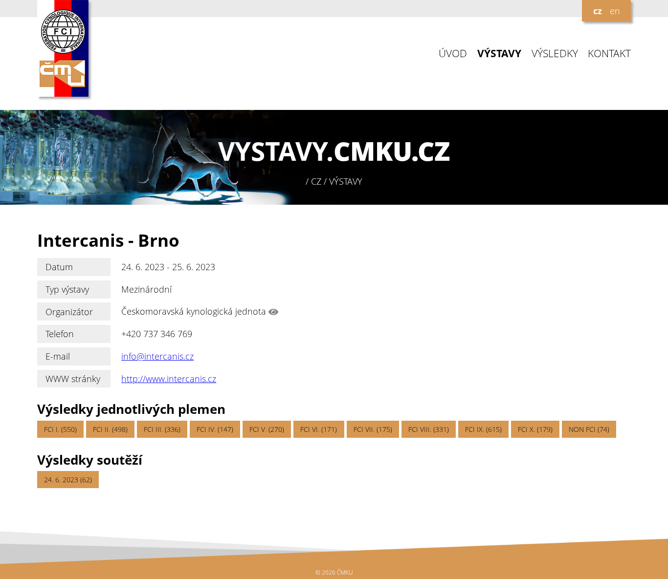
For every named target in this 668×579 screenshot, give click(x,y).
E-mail (57, 356)
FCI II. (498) (110, 429)
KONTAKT (609, 53)
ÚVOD (453, 53)
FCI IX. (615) (483, 429)
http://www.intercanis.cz (168, 379)
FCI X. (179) (535, 429)
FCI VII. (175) (373, 429)
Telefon (59, 334)
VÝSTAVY (499, 53)
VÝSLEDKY (555, 53)
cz (597, 11)
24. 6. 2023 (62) (68, 479)
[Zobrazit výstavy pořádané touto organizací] (273, 312)
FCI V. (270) (266, 429)
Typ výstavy (67, 289)
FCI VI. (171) (318, 429)
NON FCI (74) (589, 429)
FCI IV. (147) (215, 429)
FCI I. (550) (60, 429)
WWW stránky (72, 379)
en (615, 11)
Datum (59, 267)
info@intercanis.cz (157, 356)
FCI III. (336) (162, 429)
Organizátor (69, 312)
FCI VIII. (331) (428, 429)
